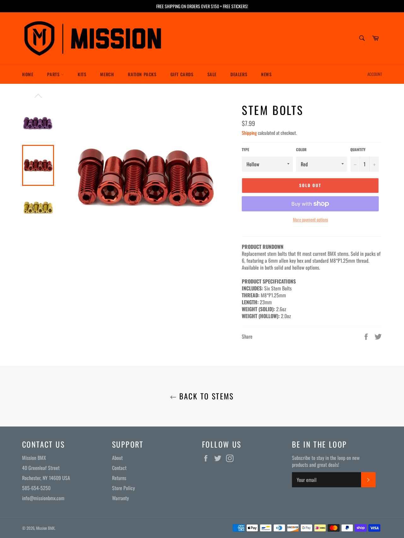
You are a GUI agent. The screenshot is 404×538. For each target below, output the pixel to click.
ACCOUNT (374, 74)
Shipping (249, 132)
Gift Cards (181, 74)
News (266, 74)
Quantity (357, 149)
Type (245, 149)
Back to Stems (205, 396)
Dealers (238, 74)
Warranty (120, 498)
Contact (119, 468)
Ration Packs (142, 74)
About (117, 457)
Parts (54, 74)
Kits (82, 74)
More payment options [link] (310, 219)
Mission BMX (45, 528)
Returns (119, 478)
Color (301, 149)
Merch (107, 74)
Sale (212, 74)
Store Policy (123, 488)
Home (27, 74)
